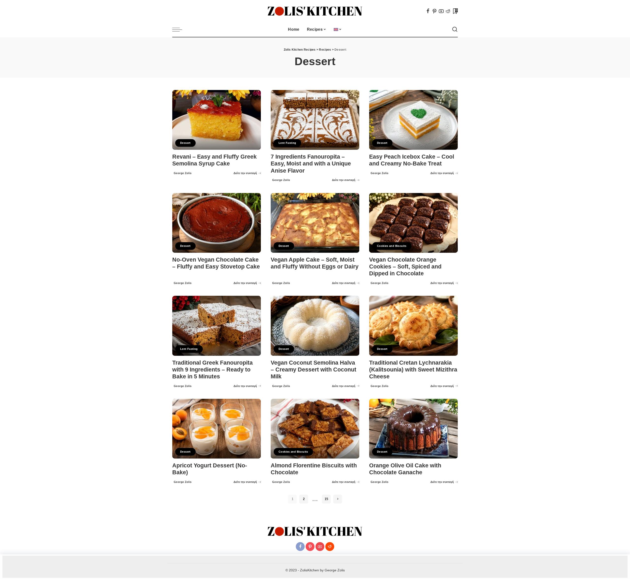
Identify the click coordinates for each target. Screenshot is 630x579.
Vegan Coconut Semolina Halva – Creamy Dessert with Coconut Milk (313, 370)
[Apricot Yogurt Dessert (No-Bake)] (216, 429)
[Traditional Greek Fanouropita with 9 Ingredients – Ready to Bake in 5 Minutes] (216, 326)
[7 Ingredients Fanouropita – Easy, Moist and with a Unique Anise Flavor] (315, 120)
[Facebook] (427, 11)
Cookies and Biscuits (392, 245)
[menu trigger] (179, 29)
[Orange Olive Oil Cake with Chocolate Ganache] (413, 429)
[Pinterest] (434, 11)
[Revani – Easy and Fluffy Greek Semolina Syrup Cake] (216, 120)
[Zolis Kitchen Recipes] (315, 11)
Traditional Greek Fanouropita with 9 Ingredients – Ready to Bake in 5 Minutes (212, 370)
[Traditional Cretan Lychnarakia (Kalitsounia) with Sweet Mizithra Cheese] (413, 326)
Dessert (185, 142)
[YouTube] (441, 11)
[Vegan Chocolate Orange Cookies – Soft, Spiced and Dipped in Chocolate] (413, 223)
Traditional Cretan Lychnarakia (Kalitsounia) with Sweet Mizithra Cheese (413, 370)
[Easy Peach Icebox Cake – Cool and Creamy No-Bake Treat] (413, 120)
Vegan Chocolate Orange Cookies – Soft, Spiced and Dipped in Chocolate (405, 267)
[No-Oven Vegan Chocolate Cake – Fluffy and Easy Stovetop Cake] (216, 223)
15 (326, 499)
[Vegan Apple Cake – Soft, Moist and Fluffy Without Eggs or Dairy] (315, 223)
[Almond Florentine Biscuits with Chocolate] (315, 429)
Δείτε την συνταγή (245, 173)
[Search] (455, 29)
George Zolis (183, 173)
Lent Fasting (287, 142)
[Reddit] (447, 11)
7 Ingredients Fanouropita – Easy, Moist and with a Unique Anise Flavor (311, 164)
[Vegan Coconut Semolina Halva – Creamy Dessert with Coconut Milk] (315, 326)
